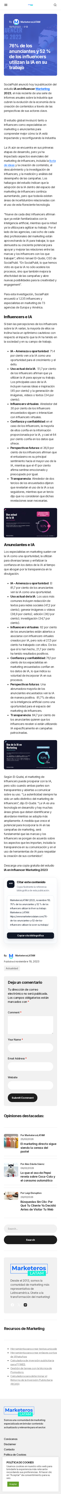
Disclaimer (10, 1444)
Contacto (9, 1449)
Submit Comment (23, 1097)
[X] (19, 1305)
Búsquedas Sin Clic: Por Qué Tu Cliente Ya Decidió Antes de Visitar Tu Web (38, 1205)
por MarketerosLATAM (32, 1135)
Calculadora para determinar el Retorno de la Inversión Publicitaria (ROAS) (31, 1379)
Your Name (15, 1039)
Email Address (17, 1058)
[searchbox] (30, 1228)
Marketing (43, 88)
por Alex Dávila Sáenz (32, 1164)
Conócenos (10, 1439)
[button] (6, 5)
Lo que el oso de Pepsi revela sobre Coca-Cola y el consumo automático (37, 1176)
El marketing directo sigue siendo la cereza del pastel (38, 1147)
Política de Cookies (15, 1454)
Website (12, 1077)
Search (30, 1239)
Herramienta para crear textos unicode (33, 1348)
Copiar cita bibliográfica (30, 935)
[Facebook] (12, 1305)
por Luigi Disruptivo (31, 1193)
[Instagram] (25, 1305)
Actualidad (12, 968)
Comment (14, 1012)
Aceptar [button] (13, 1484)
